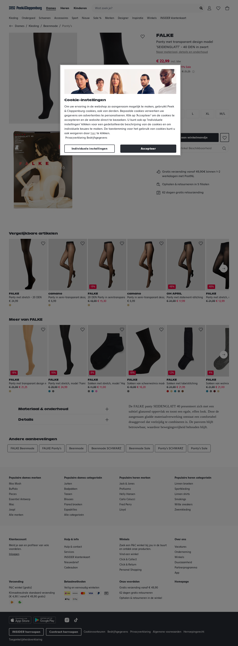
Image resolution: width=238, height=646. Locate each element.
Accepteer (148, 148)
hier (93, 133)
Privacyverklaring (75, 138)
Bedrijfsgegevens (97, 138)
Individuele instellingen (90, 148)
